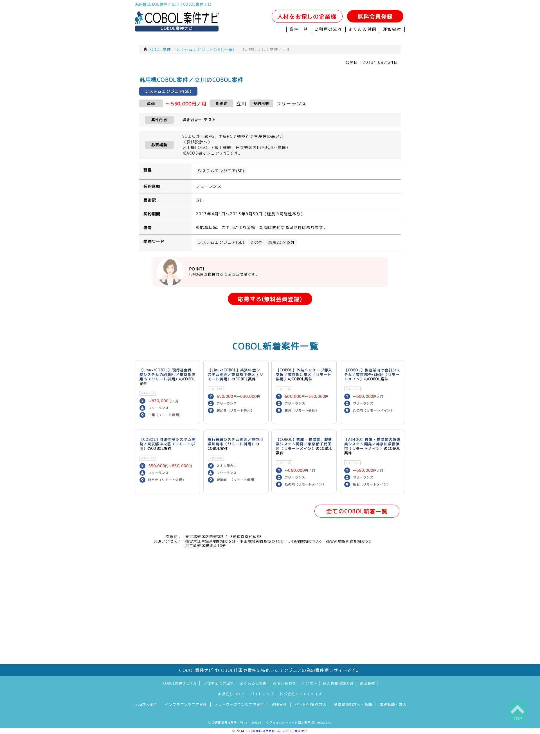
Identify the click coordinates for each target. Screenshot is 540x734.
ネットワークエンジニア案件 (239, 704)
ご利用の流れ (328, 29)
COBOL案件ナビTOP (180, 683)
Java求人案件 (146, 704)
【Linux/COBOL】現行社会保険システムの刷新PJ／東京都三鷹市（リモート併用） (168, 374)
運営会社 (392, 29)
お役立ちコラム (231, 694)
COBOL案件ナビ (177, 28)
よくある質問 (362, 29)
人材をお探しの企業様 (307, 16)
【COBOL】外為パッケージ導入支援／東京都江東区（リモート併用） (304, 374)
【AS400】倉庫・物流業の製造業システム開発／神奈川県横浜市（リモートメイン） (372, 444)
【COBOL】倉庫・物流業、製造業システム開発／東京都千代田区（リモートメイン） (304, 444)
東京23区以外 (281, 242)
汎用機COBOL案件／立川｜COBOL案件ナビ (173, 4)
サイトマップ (262, 694)
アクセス (309, 683)
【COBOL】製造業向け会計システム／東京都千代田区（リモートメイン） (372, 374)
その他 (256, 242)
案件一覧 (298, 29)
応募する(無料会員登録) (270, 298)
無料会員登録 (375, 16)
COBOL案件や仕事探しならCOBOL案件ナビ (276, 731)
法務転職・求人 (393, 704)
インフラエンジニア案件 (186, 704)
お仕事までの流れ (218, 683)
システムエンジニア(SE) (221, 170)
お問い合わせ (284, 683)
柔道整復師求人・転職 (353, 704)
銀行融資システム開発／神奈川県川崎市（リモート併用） (236, 441)
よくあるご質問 (253, 683)
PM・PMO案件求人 (310, 704)
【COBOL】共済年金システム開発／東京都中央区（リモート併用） (168, 444)
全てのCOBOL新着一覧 (356, 511)
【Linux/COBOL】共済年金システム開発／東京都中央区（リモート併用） (236, 374)
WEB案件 (279, 704)
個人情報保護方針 (338, 683)
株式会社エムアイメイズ (301, 694)
